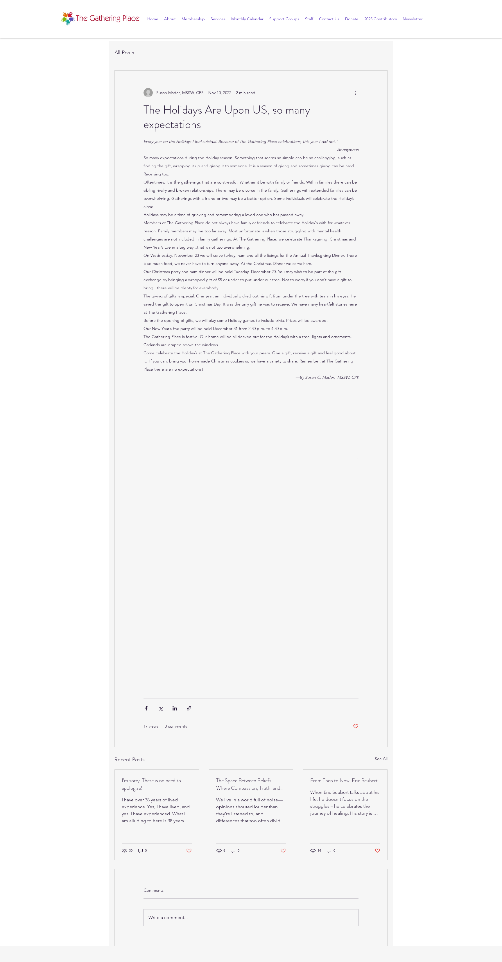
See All (381, 758)
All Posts (124, 52)
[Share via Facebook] (146, 708)
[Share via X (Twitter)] (160, 708)
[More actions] (355, 92)
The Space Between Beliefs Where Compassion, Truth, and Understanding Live (248, 784)
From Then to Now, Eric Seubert (344, 780)
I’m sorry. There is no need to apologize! (151, 784)
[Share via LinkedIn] (175, 708)
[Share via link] (189, 708)
